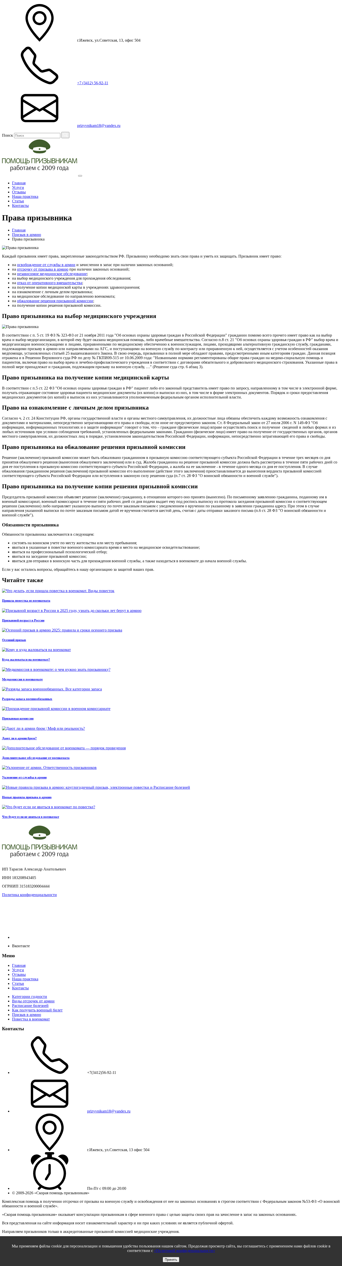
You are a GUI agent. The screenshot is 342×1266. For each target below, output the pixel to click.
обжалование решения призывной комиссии (55, 301)
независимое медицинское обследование (52, 274)
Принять (171, 1259)
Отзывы (19, 192)
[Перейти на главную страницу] (39, 174)
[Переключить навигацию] (80, 176)
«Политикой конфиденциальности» (184, 1250)
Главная (19, 183)
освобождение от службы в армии (46, 265)
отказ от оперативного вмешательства (49, 283)
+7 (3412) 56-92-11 (92, 83)
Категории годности (29, 996)
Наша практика (25, 196)
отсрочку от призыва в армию (42, 269)
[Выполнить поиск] (65, 135)
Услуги (18, 187)
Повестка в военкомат (31, 1019)
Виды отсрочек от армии (33, 1001)
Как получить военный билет (37, 1010)
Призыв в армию (26, 1014)
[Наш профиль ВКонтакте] (49, 937)
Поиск (7, 135)
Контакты (20, 205)
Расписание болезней (30, 1005)
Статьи (18, 201)
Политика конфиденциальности (29, 895)
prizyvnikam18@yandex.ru (108, 1111)
